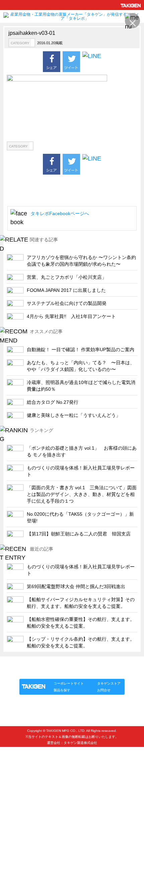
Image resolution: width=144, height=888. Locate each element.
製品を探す (62, 690)
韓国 (14, 759)
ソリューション (57, 672)
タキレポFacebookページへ (59, 213)
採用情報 (18, 803)
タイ (14, 781)
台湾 (14, 792)
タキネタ (18, 748)
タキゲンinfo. (101, 672)
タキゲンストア (109, 683)
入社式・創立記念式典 (32, 836)
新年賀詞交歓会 (25, 847)
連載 (80, 672)
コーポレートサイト (69, 683)
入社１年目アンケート (32, 825)
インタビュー (23, 814)
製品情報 (32, 672)
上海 (14, 770)
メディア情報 (23, 858)
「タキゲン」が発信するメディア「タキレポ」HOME (63, 664)
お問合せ (104, 690)
